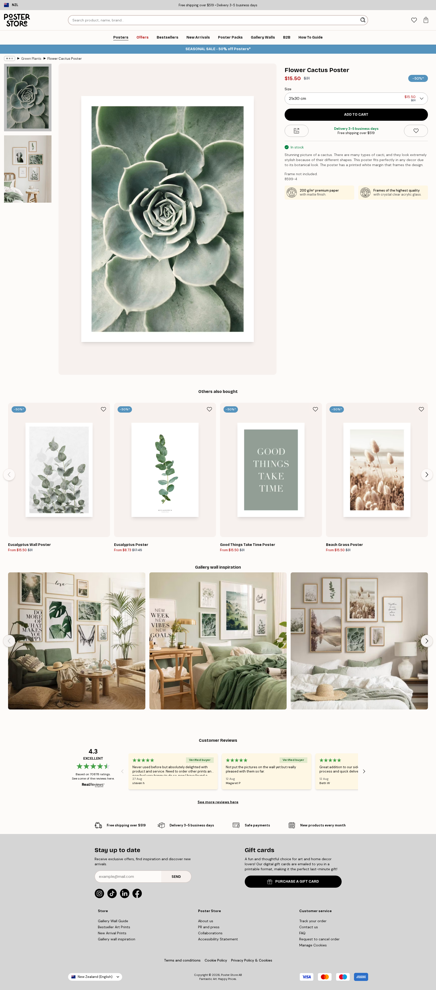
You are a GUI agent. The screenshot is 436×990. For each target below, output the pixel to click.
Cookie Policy (216, 960)
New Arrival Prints (112, 933)
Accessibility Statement (218, 939)
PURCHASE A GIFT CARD (297, 881)
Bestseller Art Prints (114, 927)
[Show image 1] (27, 98)
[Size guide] (297, 131)
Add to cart (356, 114)
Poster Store (229, 975)
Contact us (308, 927)
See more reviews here (218, 802)
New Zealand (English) (95, 977)
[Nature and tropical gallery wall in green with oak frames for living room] (76, 640)
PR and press (209, 927)
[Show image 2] (27, 168)
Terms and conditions (182, 960)
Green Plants (31, 58)
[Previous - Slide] (9, 475)
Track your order (312, 921)
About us (205, 921)
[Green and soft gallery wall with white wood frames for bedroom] (218, 640)
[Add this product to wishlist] (416, 131)
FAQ (302, 933)
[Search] (363, 20)
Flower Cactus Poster (64, 58)
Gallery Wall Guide (113, 921)
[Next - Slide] (427, 475)
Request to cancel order (319, 939)
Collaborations (210, 933)
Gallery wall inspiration (116, 939)
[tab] (414, 20)
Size (288, 89)
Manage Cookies (313, 945)
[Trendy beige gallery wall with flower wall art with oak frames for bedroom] (359, 640)
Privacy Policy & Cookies (251, 960)
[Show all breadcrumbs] (9, 58)
